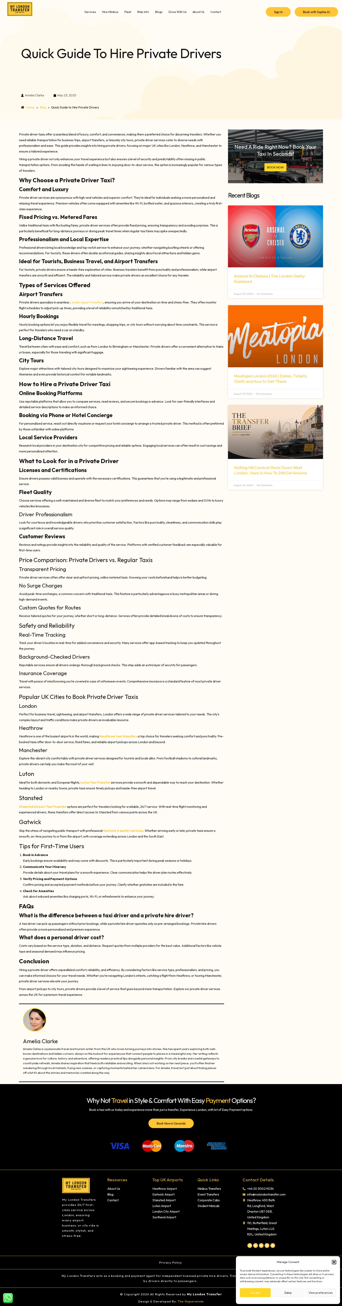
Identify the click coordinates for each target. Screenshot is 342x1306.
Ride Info (143, 12)
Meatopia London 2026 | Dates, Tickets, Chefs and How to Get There (271, 378)
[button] (334, 1262)
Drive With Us (177, 12)
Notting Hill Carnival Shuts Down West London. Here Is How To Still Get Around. (271, 470)
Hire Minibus (110, 12)
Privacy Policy (171, 1262)
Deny (288, 1292)
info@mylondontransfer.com (266, 1194)
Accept (255, 1292)
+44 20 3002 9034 (260, 1189)
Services (90, 12)
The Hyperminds (191, 1301)
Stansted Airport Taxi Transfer (42, 807)
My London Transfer (204, 1294)
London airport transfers (86, 302)
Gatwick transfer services (123, 831)
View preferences (321, 1292)
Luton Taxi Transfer (95, 782)
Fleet (127, 12)
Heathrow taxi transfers (118, 736)
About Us (198, 12)
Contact (215, 12)
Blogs (158, 12)
